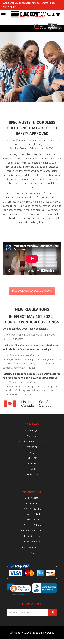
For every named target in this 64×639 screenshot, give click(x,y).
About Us (32, 436)
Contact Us (32, 474)
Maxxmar (32, 447)
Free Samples (32, 536)
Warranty (32, 458)
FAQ (32, 552)
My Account (32, 503)
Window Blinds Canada (32, 441)
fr (62, 3)
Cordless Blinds (32, 525)
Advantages (32, 430)
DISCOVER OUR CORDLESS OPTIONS (32, 290)
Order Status (32, 498)
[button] (19, 589)
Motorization (32, 519)
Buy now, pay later (32, 547)
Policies (32, 463)
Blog (32, 452)
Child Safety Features (32, 530)
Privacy (32, 469)
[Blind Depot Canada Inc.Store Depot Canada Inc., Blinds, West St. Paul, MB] (44, 588)
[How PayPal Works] (32, 571)
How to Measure (32, 508)
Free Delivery (32, 541)
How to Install (32, 514)
